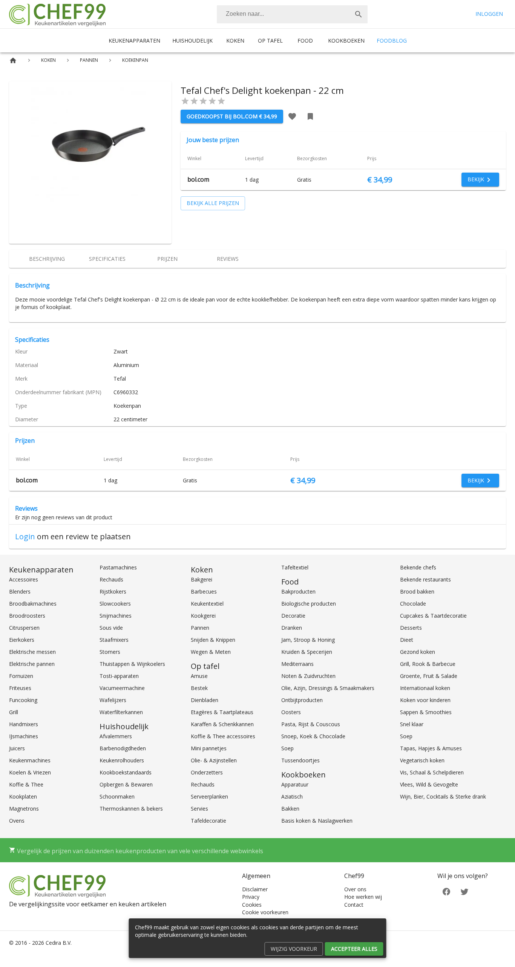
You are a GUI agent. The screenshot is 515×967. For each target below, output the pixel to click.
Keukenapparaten (134, 40)
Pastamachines (118, 567)
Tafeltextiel (294, 567)
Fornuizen (21, 675)
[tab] (47, 259)
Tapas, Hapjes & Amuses (431, 748)
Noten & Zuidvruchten (308, 675)
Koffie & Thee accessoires (223, 736)
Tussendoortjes (300, 760)
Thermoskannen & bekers (131, 808)
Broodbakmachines (33, 603)
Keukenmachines (30, 760)
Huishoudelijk (192, 40)
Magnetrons (24, 808)
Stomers (110, 651)
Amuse (199, 675)
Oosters (291, 712)
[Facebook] (446, 891)
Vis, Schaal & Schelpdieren (432, 772)
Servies (199, 808)
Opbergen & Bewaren (126, 784)
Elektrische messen (32, 651)
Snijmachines (116, 615)
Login (25, 536)
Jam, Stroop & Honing (308, 639)
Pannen (200, 627)
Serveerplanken (209, 796)
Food (305, 40)
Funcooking (23, 700)
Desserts (411, 627)
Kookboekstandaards (126, 772)
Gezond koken (417, 651)
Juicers (17, 748)
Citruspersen (24, 627)
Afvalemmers (116, 736)
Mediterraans (297, 663)
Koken (235, 40)
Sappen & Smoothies (426, 712)
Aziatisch (292, 796)
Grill (13, 712)
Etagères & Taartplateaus (222, 712)
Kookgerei (203, 615)
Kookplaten (23, 796)
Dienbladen (204, 700)
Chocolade (413, 603)
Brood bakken (417, 591)
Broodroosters (27, 615)
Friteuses (20, 688)
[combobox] (292, 14)
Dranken (291, 627)
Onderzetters (207, 772)
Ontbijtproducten (302, 700)
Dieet (406, 639)
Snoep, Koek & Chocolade (313, 736)
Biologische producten (308, 603)
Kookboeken (346, 40)
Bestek (199, 688)
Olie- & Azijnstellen (214, 760)
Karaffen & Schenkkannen (222, 724)
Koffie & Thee (26, 784)
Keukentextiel (207, 603)
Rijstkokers (113, 591)
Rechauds (111, 579)
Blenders (20, 591)
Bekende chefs (418, 567)
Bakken (290, 808)
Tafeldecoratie (208, 820)
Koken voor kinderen (425, 700)
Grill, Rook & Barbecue (427, 663)
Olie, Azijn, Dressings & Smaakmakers (327, 688)
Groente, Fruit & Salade (428, 675)
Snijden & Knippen (213, 639)
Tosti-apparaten (119, 675)
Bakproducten (298, 591)
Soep (287, 748)
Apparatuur (294, 784)
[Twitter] (464, 891)
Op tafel (270, 40)
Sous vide (111, 627)
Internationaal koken (425, 688)
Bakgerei (201, 579)
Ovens (17, 820)
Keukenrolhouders (122, 760)
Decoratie (293, 615)
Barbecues (204, 591)
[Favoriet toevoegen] (292, 116)
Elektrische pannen (32, 663)
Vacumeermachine (122, 688)
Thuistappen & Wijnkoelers (132, 663)
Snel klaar (411, 724)
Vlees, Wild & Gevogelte (429, 784)
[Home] (13, 60)
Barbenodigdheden (123, 748)
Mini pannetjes (209, 748)
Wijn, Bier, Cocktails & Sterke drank (443, 796)
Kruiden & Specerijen (306, 651)
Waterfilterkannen (121, 712)
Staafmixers (114, 639)
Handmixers (23, 724)
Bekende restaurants (425, 579)
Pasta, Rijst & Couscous (310, 724)
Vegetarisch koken (422, 760)
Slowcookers (115, 603)
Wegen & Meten (211, 651)
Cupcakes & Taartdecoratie (433, 615)
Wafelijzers (113, 700)
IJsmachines (23, 736)
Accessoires (23, 579)
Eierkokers (21, 639)
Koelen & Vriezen (30, 772)
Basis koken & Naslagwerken (317, 820)
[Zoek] (358, 14)
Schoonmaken (117, 796)
